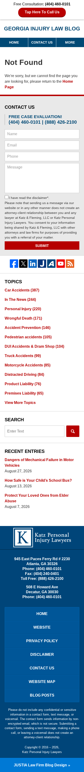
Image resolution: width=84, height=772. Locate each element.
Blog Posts (42, 695)
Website (42, 627)
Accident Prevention (27, 328)
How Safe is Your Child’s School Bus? (38, 480)
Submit (42, 246)
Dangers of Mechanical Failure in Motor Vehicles (39, 462)
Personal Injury (23, 309)
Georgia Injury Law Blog (42, 29)
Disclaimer (42, 654)
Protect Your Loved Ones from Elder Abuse (37, 498)
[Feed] (70, 263)
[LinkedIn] (32, 263)
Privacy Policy (42, 641)
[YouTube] (60, 263)
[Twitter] (23, 263)
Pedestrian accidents (28, 337)
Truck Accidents (23, 356)
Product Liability (23, 384)
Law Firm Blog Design (40, 765)
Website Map (42, 682)
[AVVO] (51, 263)
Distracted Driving (24, 375)
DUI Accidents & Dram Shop (34, 346)
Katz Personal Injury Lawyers (42, 752)
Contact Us (41, 42)
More (70, 42)
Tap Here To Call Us (42, 12)
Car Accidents (22, 290)
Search (72, 431)
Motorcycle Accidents (27, 365)
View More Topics (20, 403)
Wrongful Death (23, 318)
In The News (20, 300)
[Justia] (42, 263)
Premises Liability (24, 393)
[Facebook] (14, 263)
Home (14, 42)
